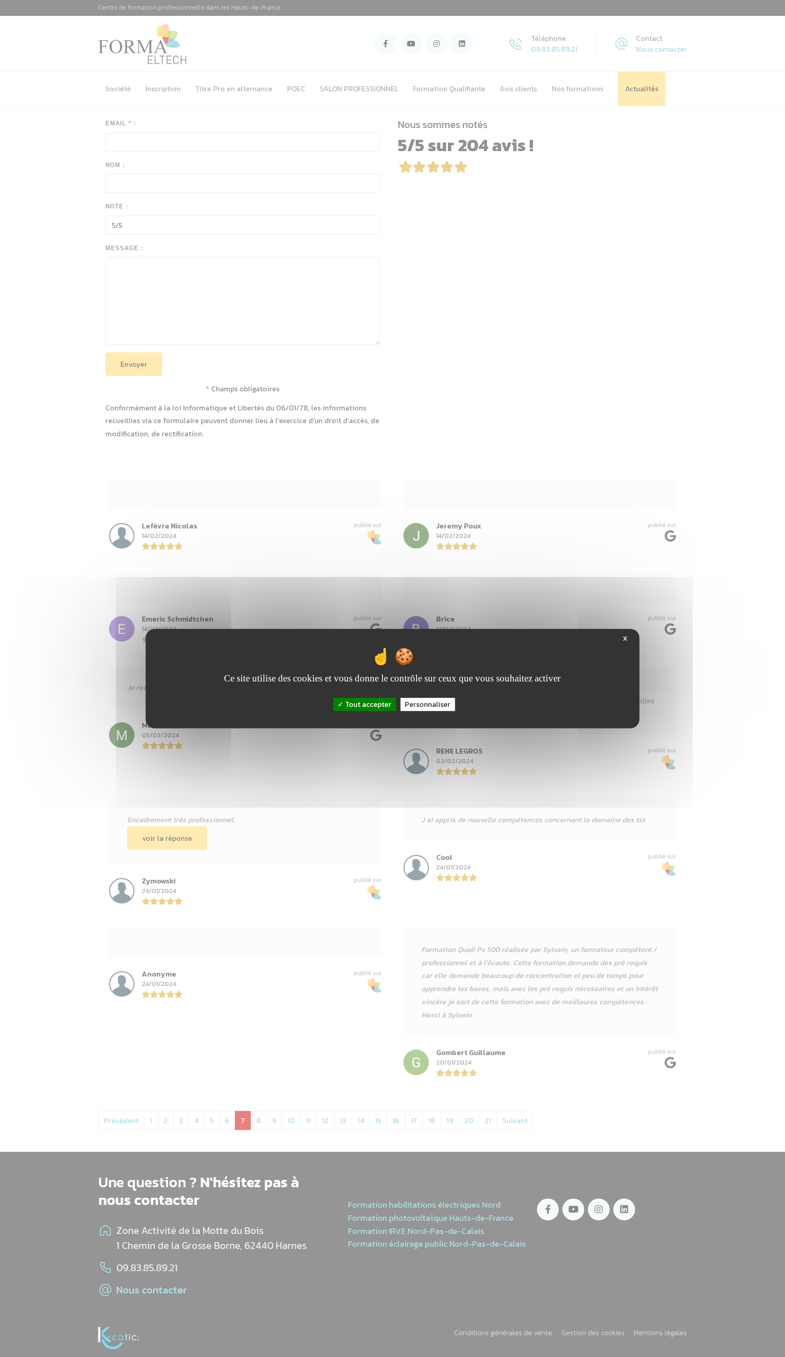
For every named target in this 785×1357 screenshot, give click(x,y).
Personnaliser (427, 704)
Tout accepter (367, 704)
